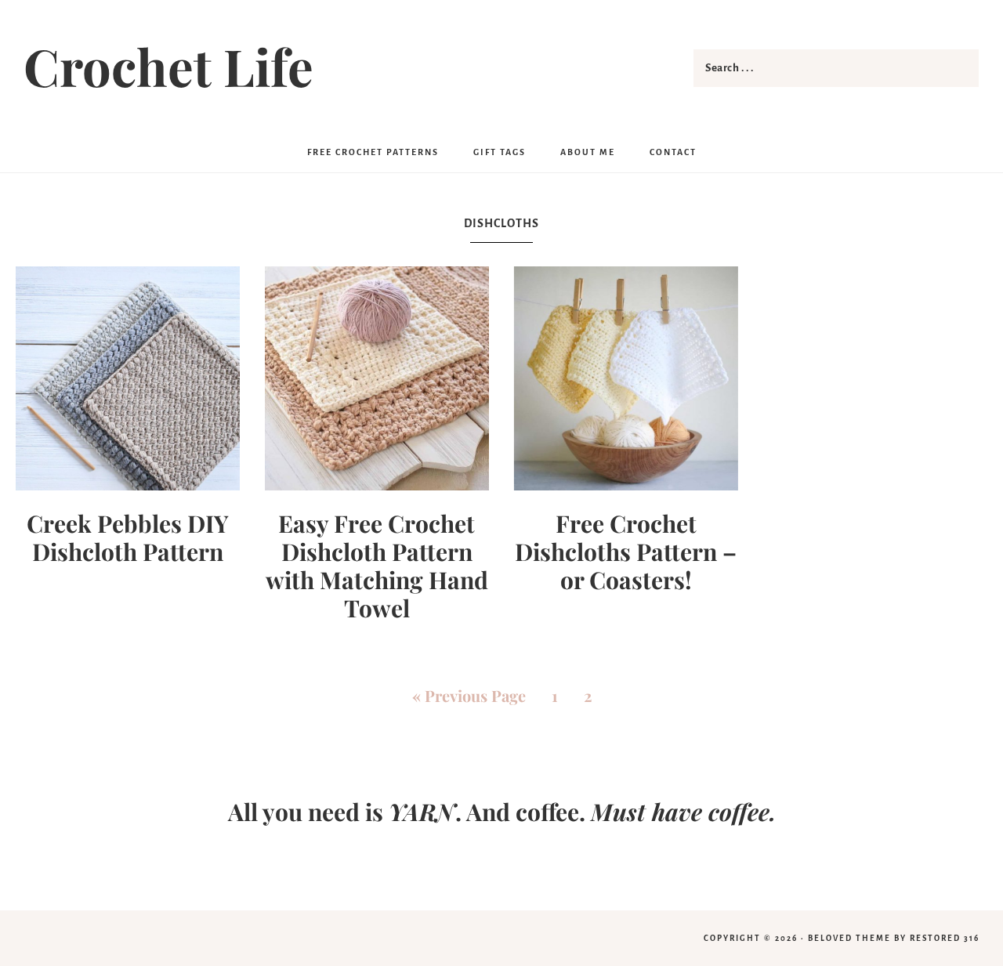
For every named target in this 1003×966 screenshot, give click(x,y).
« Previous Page (469, 695)
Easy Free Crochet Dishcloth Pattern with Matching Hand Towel (377, 566)
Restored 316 (944, 938)
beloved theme (849, 938)
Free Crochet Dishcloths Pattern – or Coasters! (626, 551)
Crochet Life (168, 65)
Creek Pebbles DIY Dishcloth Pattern (128, 537)
